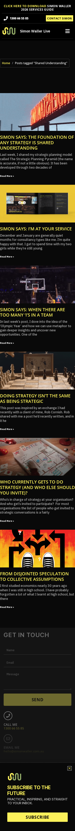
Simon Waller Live (35, 31)
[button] (67, 31)
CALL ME (14, 726)
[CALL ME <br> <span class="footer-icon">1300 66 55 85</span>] (8, 715)
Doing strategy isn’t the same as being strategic (35, 398)
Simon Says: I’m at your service (36, 229)
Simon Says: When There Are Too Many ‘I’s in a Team (32, 312)
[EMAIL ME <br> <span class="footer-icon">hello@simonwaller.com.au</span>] (8, 738)
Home (6, 63)
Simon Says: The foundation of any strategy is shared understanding (37, 142)
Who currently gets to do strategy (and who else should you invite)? (37, 487)
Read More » (7, 176)
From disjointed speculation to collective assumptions (34, 576)
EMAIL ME (24, 749)
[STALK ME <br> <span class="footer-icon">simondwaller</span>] (8, 761)
